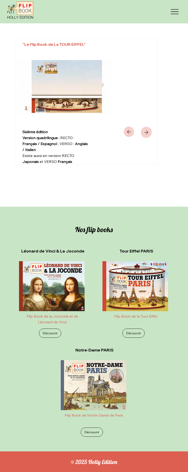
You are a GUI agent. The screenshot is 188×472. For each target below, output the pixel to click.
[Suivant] (146, 132)
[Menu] (175, 12)
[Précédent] (129, 132)
